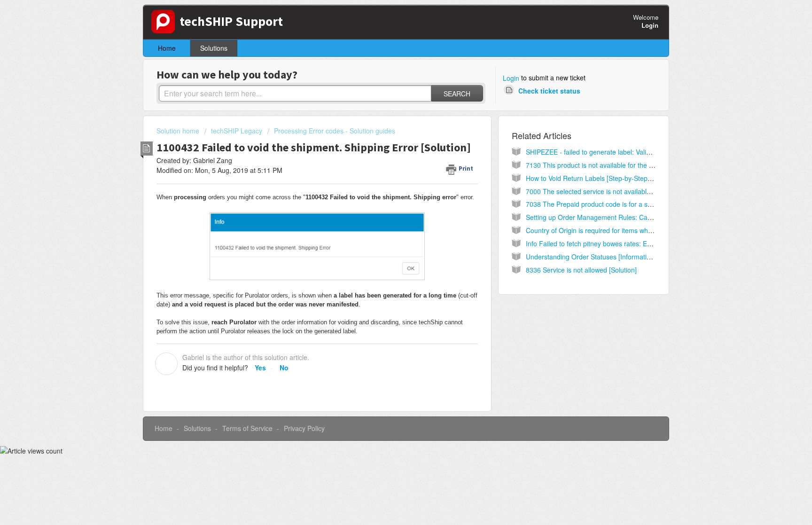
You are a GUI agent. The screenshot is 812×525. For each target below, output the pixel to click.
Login (511, 78)
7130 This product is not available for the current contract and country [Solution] (644, 165)
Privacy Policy (304, 428)
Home (167, 48)
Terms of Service (247, 428)
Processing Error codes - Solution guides (334, 130)
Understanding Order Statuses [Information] (591, 256)
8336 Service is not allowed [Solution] (581, 269)
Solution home (178, 130)
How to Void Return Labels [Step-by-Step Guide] (597, 178)
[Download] (388, 139)
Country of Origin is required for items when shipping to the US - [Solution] (636, 230)
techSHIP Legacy (236, 130)
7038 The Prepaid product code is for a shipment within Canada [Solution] (635, 204)
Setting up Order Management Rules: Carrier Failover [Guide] (617, 217)
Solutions (213, 48)
